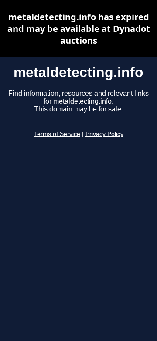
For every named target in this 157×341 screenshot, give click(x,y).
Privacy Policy (104, 134)
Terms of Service (57, 134)
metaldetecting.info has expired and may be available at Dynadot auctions (78, 28)
